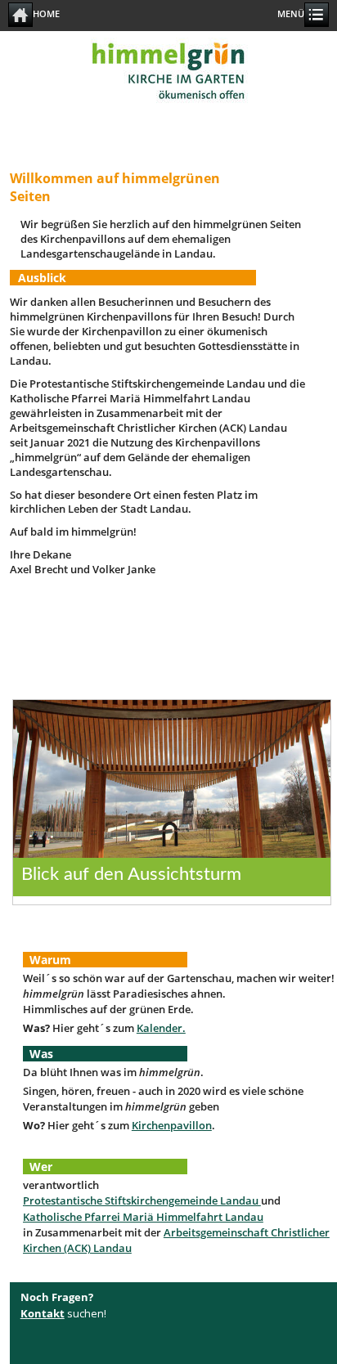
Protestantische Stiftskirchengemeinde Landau (142, 1200)
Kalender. (161, 1028)
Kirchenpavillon (172, 1125)
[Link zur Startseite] (168, 116)
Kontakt (42, 1313)
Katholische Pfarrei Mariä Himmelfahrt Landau (143, 1216)
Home (46, 13)
